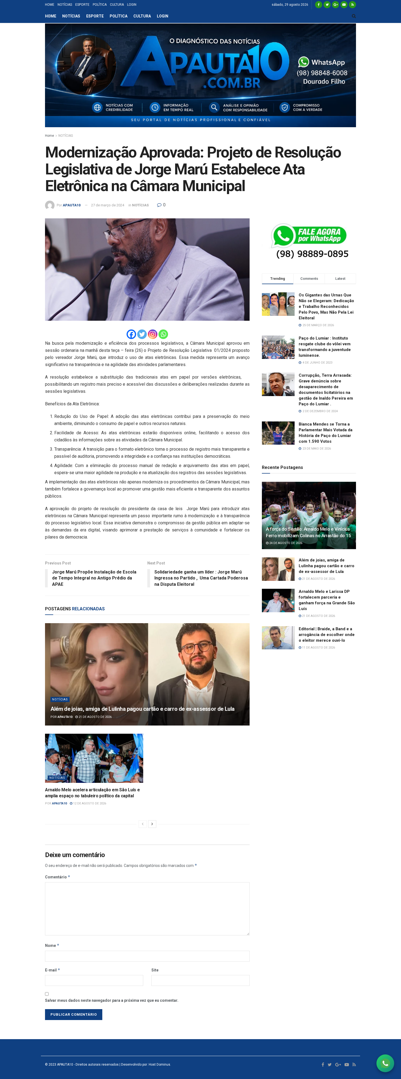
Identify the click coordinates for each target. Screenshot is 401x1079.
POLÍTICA (100, 5)
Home (49, 136)
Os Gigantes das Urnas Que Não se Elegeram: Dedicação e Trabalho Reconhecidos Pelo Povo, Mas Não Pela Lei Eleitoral (326, 306)
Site (154, 970)
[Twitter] (142, 334)
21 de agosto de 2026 (95, 717)
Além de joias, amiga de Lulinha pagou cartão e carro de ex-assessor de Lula (142, 709)
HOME (49, 5)
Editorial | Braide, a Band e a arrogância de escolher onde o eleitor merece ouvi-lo (327, 634)
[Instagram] (152, 334)
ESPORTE (82, 5)
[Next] (152, 824)
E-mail (52, 970)
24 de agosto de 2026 (285, 543)
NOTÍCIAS (65, 5)
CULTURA (117, 5)
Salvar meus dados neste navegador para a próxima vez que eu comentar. (111, 1000)
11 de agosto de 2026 (318, 647)
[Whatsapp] (163, 334)
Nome (52, 945)
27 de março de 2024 (107, 205)
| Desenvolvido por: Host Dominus (144, 1064)
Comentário (57, 876)
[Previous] (143, 824)
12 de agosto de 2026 (89, 803)
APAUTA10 (71, 205)
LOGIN (131, 5)
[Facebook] (131, 334)
